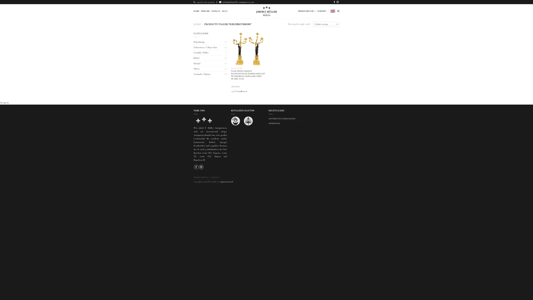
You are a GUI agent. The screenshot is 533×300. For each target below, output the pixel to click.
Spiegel (197, 63)
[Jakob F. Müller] (266, 11)
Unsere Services (306, 11)
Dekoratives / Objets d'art (205, 47)
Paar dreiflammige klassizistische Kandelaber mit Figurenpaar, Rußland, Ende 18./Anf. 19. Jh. (248, 75)
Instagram (4, 102)
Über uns (205, 11)
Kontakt (322, 11)
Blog (224, 11)
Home (196, 11)
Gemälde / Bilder (201, 52)
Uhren (196, 68)
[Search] (338, 11)
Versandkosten (241, 91)
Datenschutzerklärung (282, 119)
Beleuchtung (199, 42)
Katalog (216, 11)
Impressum (274, 123)
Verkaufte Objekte (202, 74)
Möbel (196, 58)
